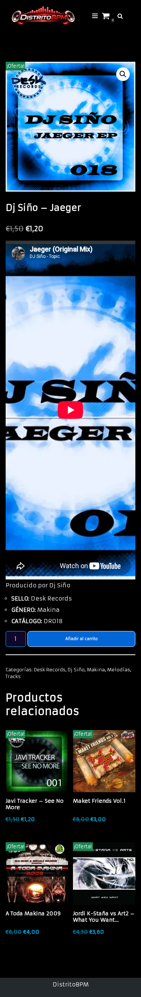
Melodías (118, 669)
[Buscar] (120, 16)
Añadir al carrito (81, 638)
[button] (123, 74)
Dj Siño (76, 669)
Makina (96, 669)
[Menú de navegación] (95, 16)
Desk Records (49, 669)
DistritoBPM (71, 984)
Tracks (13, 676)
